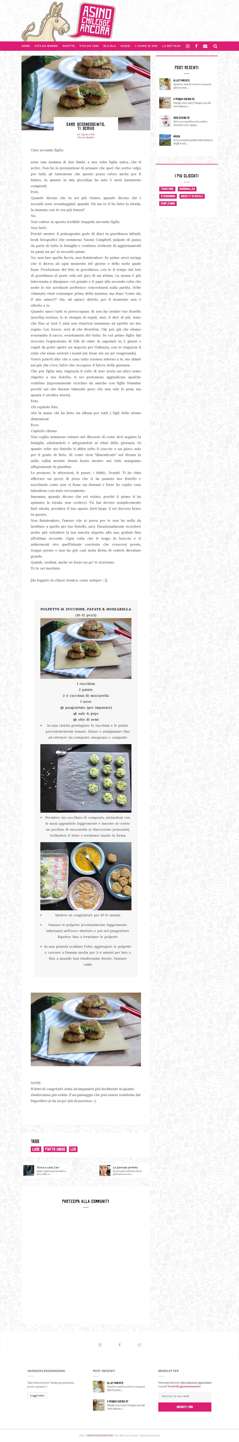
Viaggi (125, 46)
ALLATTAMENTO (181, 80)
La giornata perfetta (125, 1167)
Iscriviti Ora (185, 1407)
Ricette (69, 46)
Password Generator (150, 1435)
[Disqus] (86, 1265)
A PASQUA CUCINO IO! (184, 99)
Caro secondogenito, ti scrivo (85, 126)
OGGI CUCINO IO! (181, 117)
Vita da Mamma (46, 46)
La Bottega (171, 46)
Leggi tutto (37, 1395)
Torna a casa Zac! (48, 1167)
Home (26, 46)
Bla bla (109, 46)
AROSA (176, 136)
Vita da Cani (89, 46)
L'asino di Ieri (146, 46)
